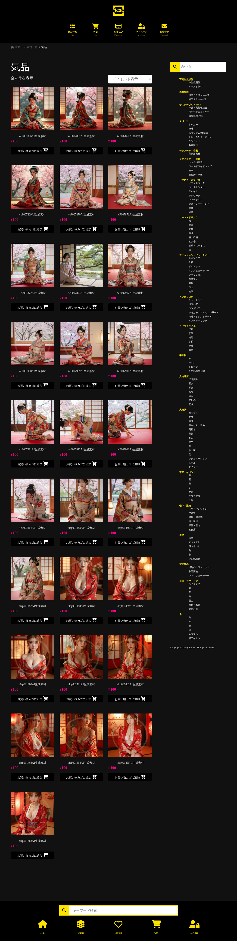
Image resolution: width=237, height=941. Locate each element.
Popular (118, 933)
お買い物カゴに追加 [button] (29, 151)
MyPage (194, 933)
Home (42, 933)
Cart (156, 933)
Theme (81, 933)
